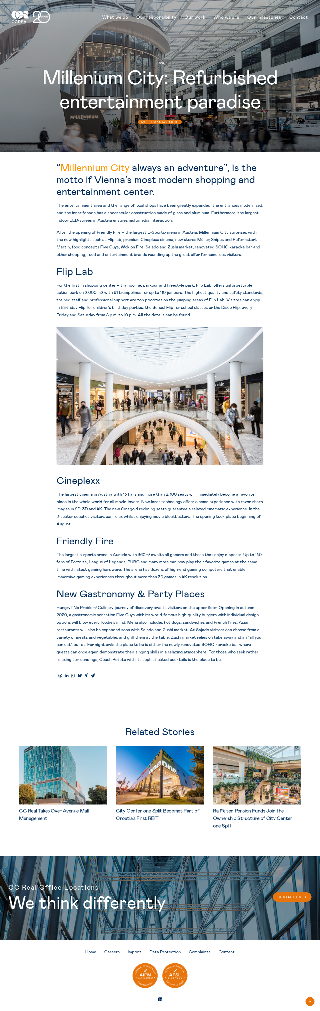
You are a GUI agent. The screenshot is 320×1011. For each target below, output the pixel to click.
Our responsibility (156, 17)
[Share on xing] (86, 676)
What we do (115, 17)
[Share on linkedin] (67, 676)
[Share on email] (93, 676)
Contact (298, 17)
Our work (195, 17)
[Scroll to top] (310, 1000)
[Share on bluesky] (79, 676)
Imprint (135, 951)
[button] (63, 775)
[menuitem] (115, 17)
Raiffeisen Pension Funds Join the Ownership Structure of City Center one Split (252, 818)
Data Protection (165, 951)
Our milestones (264, 17)
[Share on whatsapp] (73, 676)
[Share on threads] (60, 676)
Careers (112, 951)
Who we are (226, 17)
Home (90, 951)
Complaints (199, 951)
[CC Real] (30, 16)
